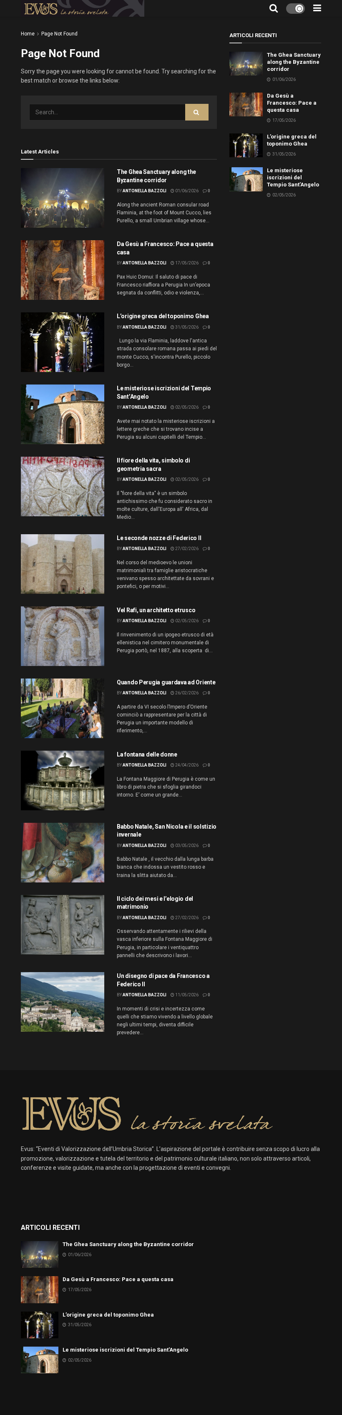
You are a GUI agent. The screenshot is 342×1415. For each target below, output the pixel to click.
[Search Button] (273, 8)
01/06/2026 (186, 190)
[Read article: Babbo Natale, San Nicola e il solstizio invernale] (62, 852)
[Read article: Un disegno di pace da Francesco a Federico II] (62, 1002)
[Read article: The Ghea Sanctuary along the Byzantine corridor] (62, 198)
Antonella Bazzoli (144, 190)
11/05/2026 (186, 995)
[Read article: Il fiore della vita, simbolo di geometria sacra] (62, 486)
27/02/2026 (186, 548)
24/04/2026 (186, 765)
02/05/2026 (186, 407)
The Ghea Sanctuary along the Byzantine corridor (294, 62)
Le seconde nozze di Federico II (159, 538)
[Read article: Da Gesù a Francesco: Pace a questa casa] (62, 270)
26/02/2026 (186, 693)
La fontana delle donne (147, 754)
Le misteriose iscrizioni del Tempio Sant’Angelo (293, 177)
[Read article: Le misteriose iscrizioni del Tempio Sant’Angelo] (62, 414)
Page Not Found (59, 34)
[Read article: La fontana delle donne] (62, 780)
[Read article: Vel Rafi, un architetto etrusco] (62, 636)
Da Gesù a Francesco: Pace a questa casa (292, 103)
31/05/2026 (186, 327)
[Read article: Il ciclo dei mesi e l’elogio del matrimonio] (62, 925)
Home (28, 34)
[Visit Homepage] (82, 8)
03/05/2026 (186, 845)
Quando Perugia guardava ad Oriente (166, 682)
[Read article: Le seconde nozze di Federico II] (62, 564)
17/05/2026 (186, 263)
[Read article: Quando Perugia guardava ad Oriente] (62, 708)
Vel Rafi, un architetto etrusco (156, 610)
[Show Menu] (317, 8)
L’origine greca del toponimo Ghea (163, 316)
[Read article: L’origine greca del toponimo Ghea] (62, 342)
